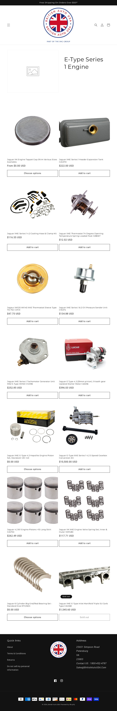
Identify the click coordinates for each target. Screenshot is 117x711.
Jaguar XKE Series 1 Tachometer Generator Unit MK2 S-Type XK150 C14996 (31, 382)
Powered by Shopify (68, 704)
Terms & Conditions (16, 653)
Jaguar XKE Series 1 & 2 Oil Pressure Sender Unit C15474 (83, 308)
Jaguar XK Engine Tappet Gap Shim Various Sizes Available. (32, 160)
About (10, 647)
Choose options (32, 173)
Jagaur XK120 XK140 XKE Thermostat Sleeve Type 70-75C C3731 (32, 308)
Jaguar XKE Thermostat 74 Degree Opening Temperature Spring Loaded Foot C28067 (81, 234)
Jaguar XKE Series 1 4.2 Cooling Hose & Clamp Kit (32, 233)
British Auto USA (54, 704)
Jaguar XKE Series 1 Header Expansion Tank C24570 (81, 160)
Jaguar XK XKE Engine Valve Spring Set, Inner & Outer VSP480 (83, 530)
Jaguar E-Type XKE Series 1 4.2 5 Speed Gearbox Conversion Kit (83, 456)
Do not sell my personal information (18, 668)
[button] (8, 25)
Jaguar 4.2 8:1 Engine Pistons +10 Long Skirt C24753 (29, 530)
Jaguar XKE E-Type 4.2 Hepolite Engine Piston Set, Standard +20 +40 (30, 456)
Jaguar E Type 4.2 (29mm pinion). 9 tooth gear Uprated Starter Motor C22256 (82, 382)
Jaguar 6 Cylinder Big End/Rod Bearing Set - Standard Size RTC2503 (29, 604)
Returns (11, 660)
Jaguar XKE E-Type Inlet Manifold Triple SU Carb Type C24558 (83, 604)
